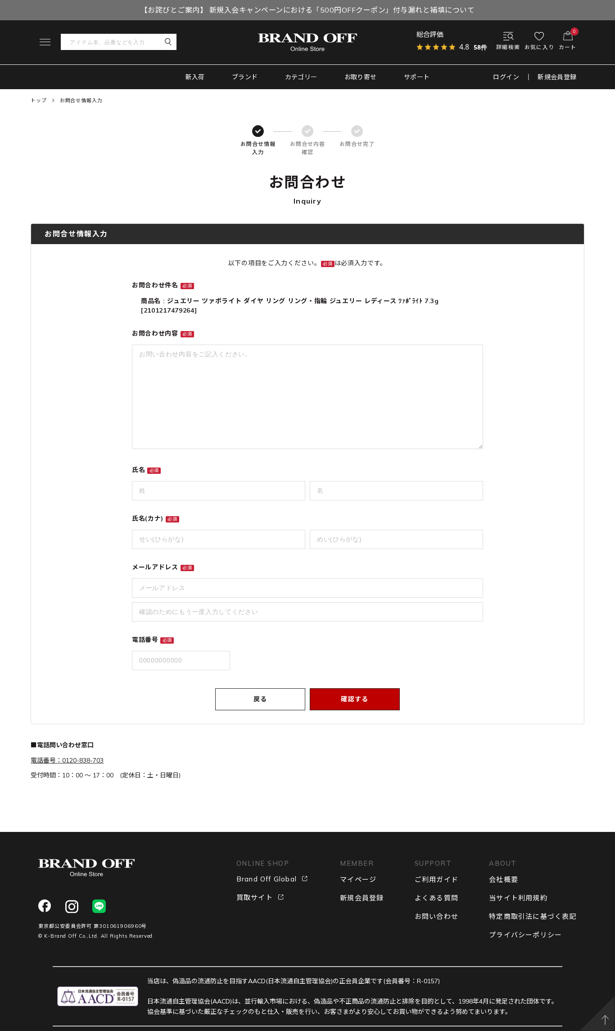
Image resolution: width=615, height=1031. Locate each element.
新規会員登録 (557, 77)
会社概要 (503, 879)
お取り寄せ (360, 77)
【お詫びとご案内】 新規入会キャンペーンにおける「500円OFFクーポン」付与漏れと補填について (307, 9)
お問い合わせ (436, 916)
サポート (417, 77)
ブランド (245, 77)
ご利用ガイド (436, 879)
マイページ (358, 879)
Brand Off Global (266, 879)
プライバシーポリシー (525, 935)
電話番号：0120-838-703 (67, 760)
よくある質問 (436, 898)
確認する (355, 699)
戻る (260, 699)
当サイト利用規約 (518, 898)
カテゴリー (301, 77)
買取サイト (254, 897)
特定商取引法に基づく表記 (532, 916)
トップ (39, 100)
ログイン (506, 77)
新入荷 (195, 77)
